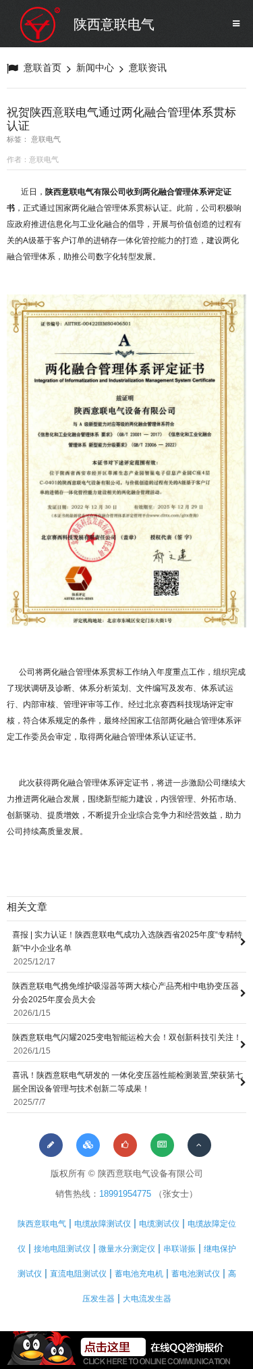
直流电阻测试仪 (78, 1273)
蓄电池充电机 (139, 1273)
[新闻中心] (162, 1145)
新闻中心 (95, 67)
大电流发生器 (147, 1298)
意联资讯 (148, 67)
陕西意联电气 (114, 24)
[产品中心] (88, 1145)
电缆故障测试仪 (102, 1224)
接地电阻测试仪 (62, 1249)
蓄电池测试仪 (195, 1273)
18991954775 (125, 1194)
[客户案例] (125, 1145)
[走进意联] (51, 1145)
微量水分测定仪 (127, 1249)
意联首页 (42, 67)
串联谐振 (179, 1249)
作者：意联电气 (33, 159)
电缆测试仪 (159, 1224)
